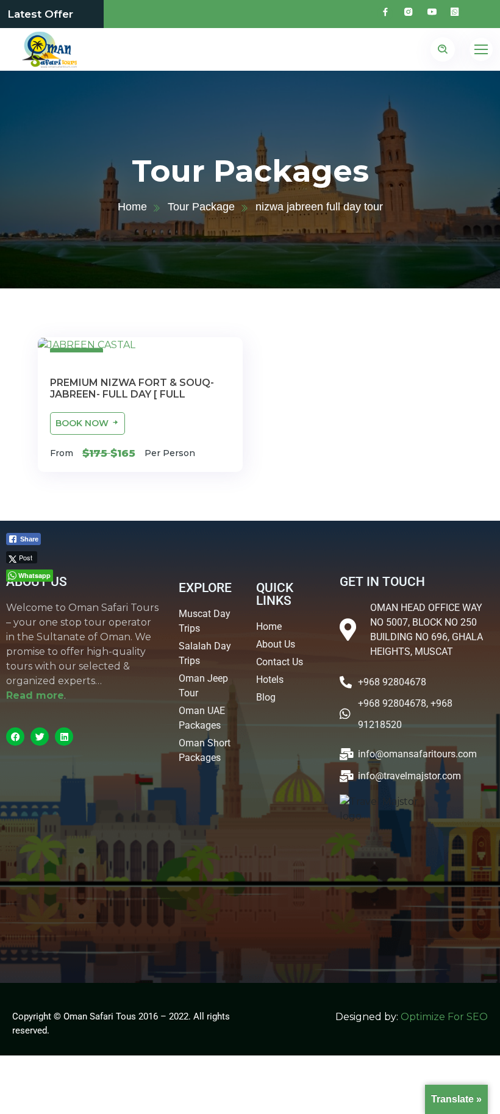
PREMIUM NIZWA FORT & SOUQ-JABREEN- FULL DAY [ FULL (132, 388)
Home (132, 207)
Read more (35, 695)
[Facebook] (15, 736)
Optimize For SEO (444, 1017)
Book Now (83, 423)
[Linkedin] (64, 736)
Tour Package (201, 207)
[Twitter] (39, 736)
